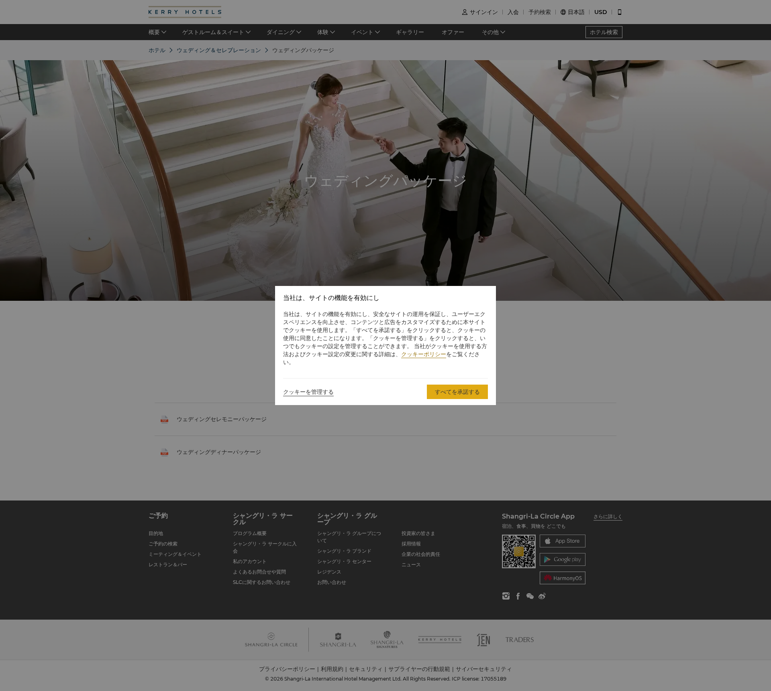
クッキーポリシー (423, 354)
